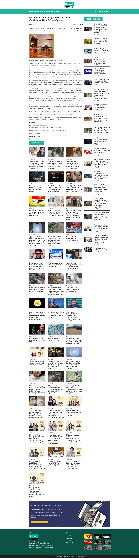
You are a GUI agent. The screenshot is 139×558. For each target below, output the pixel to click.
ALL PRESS (47, 11)
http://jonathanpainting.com (54, 68)
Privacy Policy (69, 542)
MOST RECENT (38, 11)
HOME (31, 11)
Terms (69, 540)
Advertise (69, 537)
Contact (69, 538)
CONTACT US (55, 11)
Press (69, 535)
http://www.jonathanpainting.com (57, 130)
